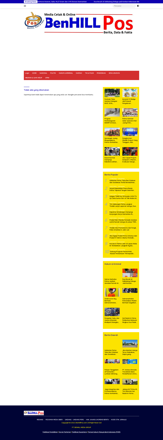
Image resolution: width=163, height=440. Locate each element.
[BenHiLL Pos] (79, 23)
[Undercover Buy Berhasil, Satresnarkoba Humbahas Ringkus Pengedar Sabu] (112, 292)
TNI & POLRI (89, 73)
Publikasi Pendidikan (50, 432)
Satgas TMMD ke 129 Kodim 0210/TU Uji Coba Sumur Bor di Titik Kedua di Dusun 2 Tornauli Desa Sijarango (123, 197)
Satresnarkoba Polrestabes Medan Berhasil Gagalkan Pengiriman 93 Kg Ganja (129, 301)
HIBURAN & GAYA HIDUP (33, 78)
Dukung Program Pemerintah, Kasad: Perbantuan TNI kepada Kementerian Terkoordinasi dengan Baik (123, 253)
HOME (34, 73)
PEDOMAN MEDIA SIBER (42, 82)
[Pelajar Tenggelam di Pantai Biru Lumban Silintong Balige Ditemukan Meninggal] (112, 363)
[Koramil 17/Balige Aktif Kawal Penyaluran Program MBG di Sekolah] (129, 93)
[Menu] (25, 6)
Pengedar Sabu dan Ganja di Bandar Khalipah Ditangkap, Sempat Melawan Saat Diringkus (112, 320)
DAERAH (79, 73)
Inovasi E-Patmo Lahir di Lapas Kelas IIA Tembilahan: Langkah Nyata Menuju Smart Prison (123, 245)
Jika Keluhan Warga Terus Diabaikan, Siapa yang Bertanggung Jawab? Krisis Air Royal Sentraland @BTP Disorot (129, 352)
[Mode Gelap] (138, 6)
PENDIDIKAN (101, 73)
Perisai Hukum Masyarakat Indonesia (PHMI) (104, 432)
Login (27, 73)
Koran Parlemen (65, 432)
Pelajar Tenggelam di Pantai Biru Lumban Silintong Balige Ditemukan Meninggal (111, 372)
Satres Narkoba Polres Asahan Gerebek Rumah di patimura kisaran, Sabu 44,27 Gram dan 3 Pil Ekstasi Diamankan (111, 281)
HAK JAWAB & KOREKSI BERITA (87, 82)
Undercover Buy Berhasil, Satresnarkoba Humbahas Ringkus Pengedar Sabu (112, 301)
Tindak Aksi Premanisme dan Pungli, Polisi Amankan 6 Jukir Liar (123, 229)
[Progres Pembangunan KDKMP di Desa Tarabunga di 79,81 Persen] (112, 112)
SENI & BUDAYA (114, 73)
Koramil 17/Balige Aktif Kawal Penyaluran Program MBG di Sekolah (129, 101)
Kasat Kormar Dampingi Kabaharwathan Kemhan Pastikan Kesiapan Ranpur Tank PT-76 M (111, 160)
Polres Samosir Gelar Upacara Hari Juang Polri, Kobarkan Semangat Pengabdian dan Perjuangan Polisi (129, 121)
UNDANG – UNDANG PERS (64, 82)
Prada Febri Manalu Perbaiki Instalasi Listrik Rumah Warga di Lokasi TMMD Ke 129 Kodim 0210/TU (123, 221)
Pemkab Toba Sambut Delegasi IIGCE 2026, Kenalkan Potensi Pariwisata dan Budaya (111, 101)
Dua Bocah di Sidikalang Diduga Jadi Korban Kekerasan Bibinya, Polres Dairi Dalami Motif (109, 2)
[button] (133, 6)
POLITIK (53, 73)
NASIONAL (43, 73)
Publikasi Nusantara (79, 432)
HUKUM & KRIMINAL (66, 73)
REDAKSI (28, 82)
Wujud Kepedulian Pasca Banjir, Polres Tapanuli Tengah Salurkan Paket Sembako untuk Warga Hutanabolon (122, 189)
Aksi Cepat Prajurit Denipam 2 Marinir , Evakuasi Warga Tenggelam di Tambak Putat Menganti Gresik (129, 160)
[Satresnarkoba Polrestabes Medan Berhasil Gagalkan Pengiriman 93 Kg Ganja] (129, 292)
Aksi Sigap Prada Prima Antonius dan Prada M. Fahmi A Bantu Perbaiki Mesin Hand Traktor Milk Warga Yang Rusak (123, 237)
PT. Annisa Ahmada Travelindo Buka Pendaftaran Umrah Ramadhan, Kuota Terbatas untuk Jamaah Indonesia (129, 372)
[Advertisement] (81, 54)
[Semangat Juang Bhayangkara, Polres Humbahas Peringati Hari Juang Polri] (112, 132)
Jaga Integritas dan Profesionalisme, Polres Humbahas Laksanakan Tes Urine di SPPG (112, 391)
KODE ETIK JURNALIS (109, 82)
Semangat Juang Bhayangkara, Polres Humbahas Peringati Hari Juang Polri (112, 140)
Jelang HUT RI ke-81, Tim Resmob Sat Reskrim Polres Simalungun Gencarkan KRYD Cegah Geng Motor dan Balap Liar (129, 391)
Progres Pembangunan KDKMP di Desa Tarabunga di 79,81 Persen (112, 121)
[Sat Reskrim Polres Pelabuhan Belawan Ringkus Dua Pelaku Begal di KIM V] (129, 312)
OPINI (47, 78)
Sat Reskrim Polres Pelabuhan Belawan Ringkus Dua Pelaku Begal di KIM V (129, 320)
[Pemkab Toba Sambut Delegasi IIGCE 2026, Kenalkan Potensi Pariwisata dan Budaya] (112, 93)
